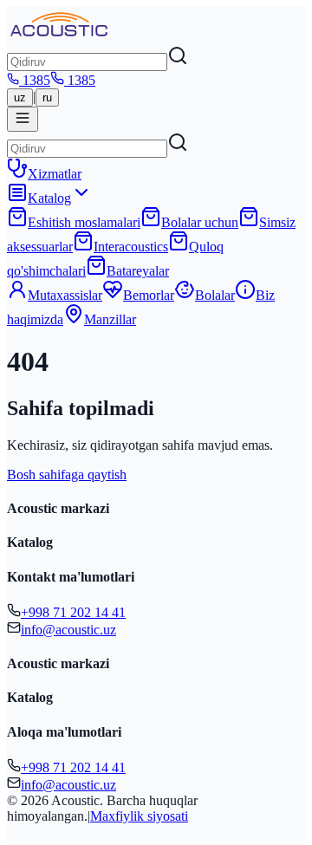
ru (47, 97)
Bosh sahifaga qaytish (67, 474)
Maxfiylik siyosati (139, 816)
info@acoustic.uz (68, 629)
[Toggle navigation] (22, 119)
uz (20, 97)
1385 (36, 80)
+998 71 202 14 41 (73, 612)
